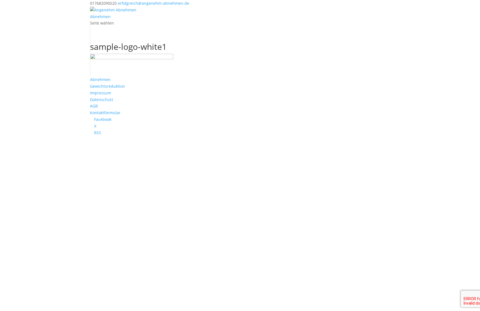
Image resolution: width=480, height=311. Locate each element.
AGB (94, 106)
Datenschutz (101, 99)
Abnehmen (100, 16)
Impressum (100, 92)
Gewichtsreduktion (107, 86)
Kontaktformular (105, 112)
